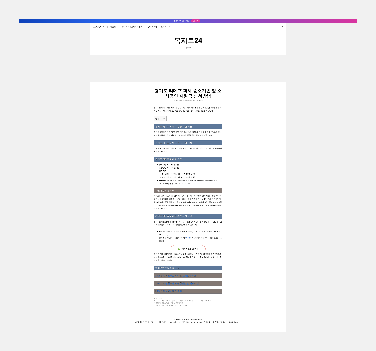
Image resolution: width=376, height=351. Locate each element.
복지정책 (159, 298)
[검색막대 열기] (282, 27)
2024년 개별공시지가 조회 (132, 27)
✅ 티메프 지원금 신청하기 (188, 249)
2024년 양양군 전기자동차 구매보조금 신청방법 (172, 305)
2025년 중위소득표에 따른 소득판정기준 (175, 275)
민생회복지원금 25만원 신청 (159, 27)
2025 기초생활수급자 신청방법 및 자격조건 (177, 283)
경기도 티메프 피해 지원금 (203, 301)
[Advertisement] (188, 68)
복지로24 (188, 40)
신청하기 (196, 21)
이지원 (188, 238)
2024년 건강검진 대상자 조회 (104, 27)
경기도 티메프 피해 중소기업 (185, 301)
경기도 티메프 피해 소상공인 (165, 301)
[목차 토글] (162, 118)
